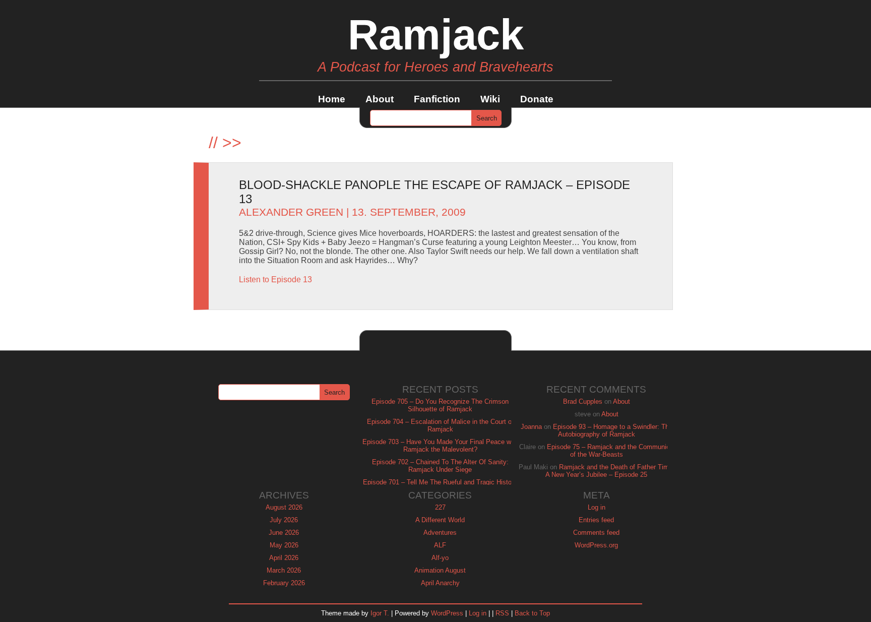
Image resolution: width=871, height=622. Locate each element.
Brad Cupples (582, 401)
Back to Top (532, 613)
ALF (440, 545)
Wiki (490, 99)
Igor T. (379, 613)
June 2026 (284, 532)
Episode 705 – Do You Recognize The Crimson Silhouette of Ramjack (440, 405)
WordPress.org (596, 545)
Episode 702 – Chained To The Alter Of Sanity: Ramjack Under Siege (440, 465)
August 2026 (284, 507)
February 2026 (284, 583)
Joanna (531, 426)
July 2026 (284, 520)
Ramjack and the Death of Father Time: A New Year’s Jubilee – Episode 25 (609, 470)
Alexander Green (291, 212)
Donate (536, 99)
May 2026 (284, 545)
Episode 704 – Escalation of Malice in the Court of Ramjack (440, 425)
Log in (596, 507)
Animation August (440, 570)
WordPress (447, 613)
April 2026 (283, 558)
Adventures (440, 532)
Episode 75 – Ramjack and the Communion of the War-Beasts (610, 450)
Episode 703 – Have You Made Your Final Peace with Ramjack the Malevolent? (440, 445)
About (379, 99)
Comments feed (596, 532)
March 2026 (284, 570)
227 (440, 507)
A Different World (440, 520)
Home (331, 99)
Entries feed (596, 520)
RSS (502, 613)
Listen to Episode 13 (275, 279)
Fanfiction (437, 99)
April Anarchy (440, 583)
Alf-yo (440, 558)
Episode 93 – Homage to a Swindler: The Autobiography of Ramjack (612, 430)
